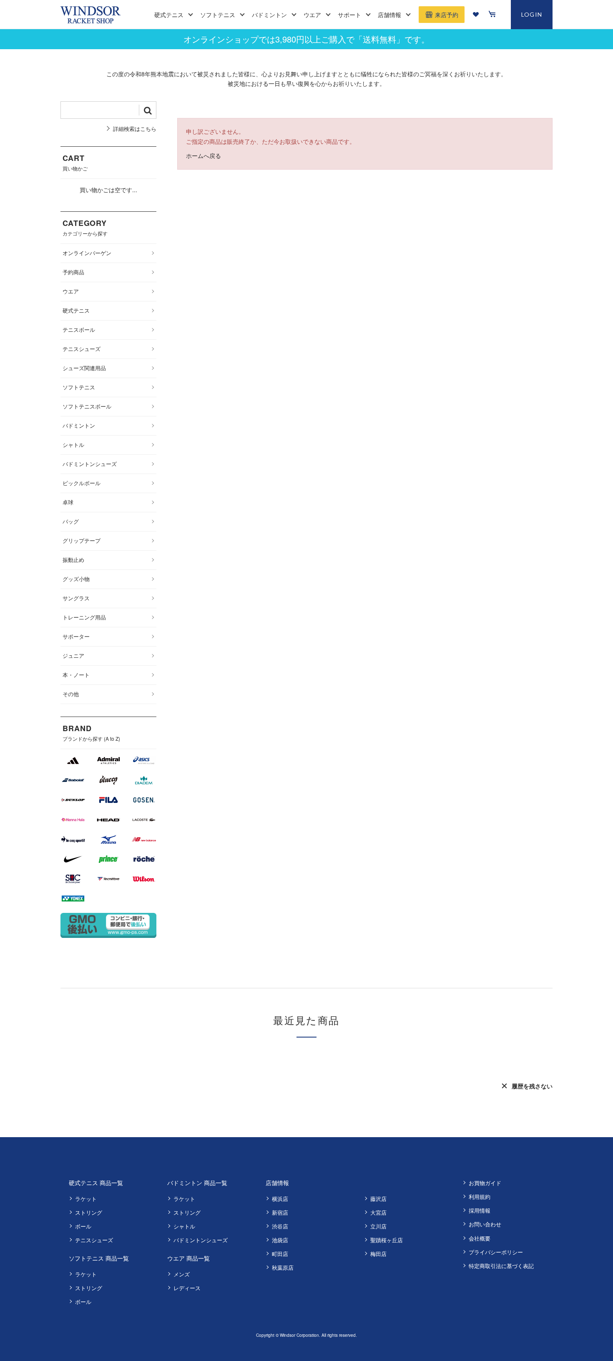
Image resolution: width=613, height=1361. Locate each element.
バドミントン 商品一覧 (197, 1182)
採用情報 (479, 1210)
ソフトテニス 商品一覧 (99, 1258)
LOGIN (532, 14)
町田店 (280, 1254)
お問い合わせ (485, 1224)
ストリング (88, 1212)
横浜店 (280, 1199)
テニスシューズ (94, 1240)
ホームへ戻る (203, 155)
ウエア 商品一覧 (188, 1258)
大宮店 (378, 1212)
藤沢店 (378, 1199)
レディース (187, 1288)
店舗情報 (277, 1182)
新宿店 (280, 1212)
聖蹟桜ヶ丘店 (386, 1240)
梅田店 (378, 1254)
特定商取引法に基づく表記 (501, 1266)
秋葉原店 (283, 1267)
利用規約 (479, 1197)
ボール (83, 1226)
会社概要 (479, 1238)
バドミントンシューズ (200, 1240)
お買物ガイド (485, 1183)
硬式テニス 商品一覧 (96, 1182)
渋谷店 (280, 1226)
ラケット (86, 1199)
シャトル (184, 1226)
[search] (147, 110)
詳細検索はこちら (134, 129)
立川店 (378, 1226)
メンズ (181, 1274)
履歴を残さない (532, 1086)
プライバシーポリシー (496, 1252)
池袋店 (280, 1240)
